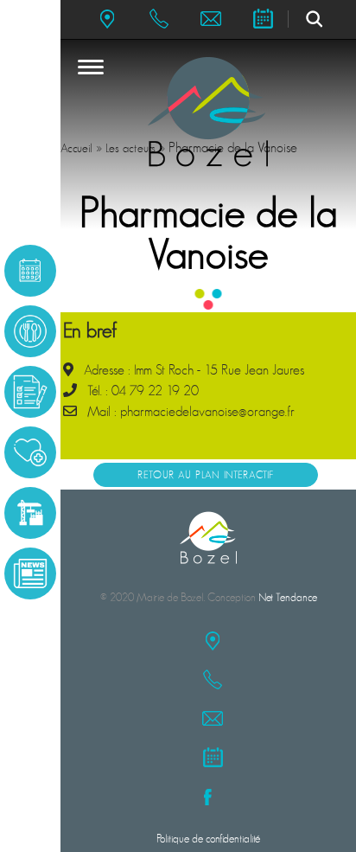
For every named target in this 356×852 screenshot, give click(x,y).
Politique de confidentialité (208, 838)
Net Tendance (287, 597)
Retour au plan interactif (205, 475)
